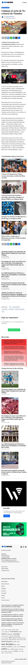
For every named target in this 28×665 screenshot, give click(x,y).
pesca (19, 646)
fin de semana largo (4, 637)
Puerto (3, 597)
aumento (13, 629)
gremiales (24, 637)
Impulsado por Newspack (6, 662)
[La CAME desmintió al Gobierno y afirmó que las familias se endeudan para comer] (9, 434)
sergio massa (21, 649)
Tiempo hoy (10, 651)
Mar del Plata (4, 581)
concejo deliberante (5, 631)
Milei (15, 644)
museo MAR (11, 309)
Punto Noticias (10, 16)
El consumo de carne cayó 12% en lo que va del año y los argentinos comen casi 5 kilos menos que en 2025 (13, 264)
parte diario (15, 646)
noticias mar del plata (6, 646)
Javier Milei (14, 641)
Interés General (5, 7)
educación (11, 636)
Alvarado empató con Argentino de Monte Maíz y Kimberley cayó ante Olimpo (13, 253)
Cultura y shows (5, 600)
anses (6, 629)
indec (18, 639)
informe (24, 639)
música (18, 644)
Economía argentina (5, 636)
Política (3, 595)
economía (16, 634)
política (4, 649)
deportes (4, 634)
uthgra (2, 652)
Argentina (9, 629)
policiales (23, 646)
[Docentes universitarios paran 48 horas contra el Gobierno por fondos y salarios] (9, 460)
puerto (9, 649)
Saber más (7, 515)
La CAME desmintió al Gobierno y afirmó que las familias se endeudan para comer (13, 274)
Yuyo (3, 311)
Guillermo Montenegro (12, 639)
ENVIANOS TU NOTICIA (14, 329)
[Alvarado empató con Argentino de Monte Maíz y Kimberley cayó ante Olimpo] (9, 379)
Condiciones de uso (5, 570)
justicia (18, 641)
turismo (16, 651)
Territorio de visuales (19, 309)
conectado (13, 321)
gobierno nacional (17, 637)
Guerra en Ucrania (4, 639)
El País (2, 586)
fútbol (10, 638)
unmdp (22, 651)
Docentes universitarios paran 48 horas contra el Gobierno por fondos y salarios (13, 284)
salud (12, 649)
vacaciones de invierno (8, 652)
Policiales (3, 588)
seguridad (16, 649)
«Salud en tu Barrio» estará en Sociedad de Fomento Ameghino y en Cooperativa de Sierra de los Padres (14, 294)
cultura (20, 631)
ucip (19, 651)
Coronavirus (14, 631)
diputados (10, 634)
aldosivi (2, 629)
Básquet (16, 629)
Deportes (3, 590)
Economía (3, 593)
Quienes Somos (4, 566)
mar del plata (4, 309)
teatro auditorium (4, 651)
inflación (21, 639)
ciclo (10, 307)
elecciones (17, 636)
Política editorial (4, 568)
